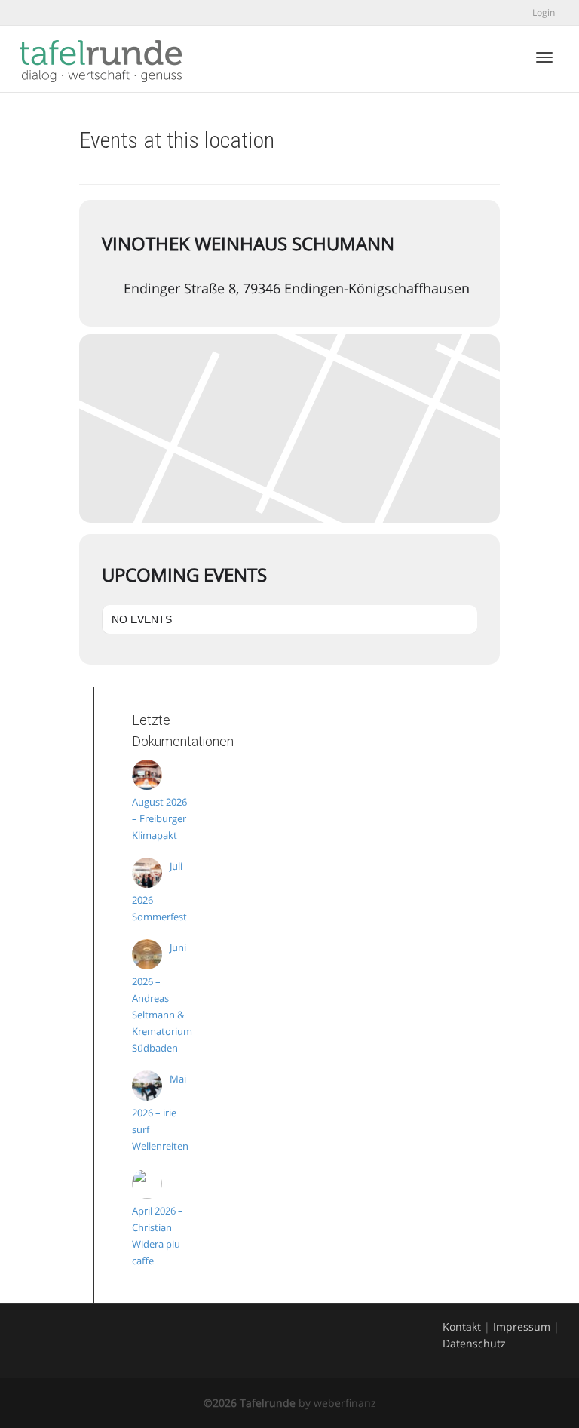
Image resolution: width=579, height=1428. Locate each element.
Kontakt (462, 1326)
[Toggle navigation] (544, 57)
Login (543, 12)
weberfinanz (345, 1403)
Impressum (521, 1326)
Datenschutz (474, 1343)
